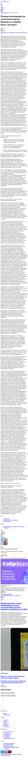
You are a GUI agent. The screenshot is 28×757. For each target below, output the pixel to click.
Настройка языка (5, 754)
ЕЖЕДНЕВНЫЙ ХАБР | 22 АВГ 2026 (10, 595)
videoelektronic (4, 12)
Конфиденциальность (9, 738)
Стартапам (6, 748)
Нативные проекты (8, 746)
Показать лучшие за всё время (8, 695)
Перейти (3, 592)
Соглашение (7, 737)
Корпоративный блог (9, 743)
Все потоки (6, 1)
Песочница (6, 726)
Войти (5, 713)
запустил (17, 613)
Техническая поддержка (15, 754)
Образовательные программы (11, 747)
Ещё (5, 686)
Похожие (12, 693)
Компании (6, 723)
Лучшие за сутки (5, 693)
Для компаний (7, 734)
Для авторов (7, 733)
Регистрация (7, 714)
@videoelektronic (13, 548)
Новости (6, 721)
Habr (8, 755)
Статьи (5, 719)
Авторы (6, 725)
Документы (6, 735)
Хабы (5, 722)
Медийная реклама (8, 744)
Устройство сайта (8, 731)
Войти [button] (2, 9)
